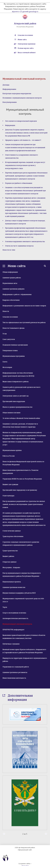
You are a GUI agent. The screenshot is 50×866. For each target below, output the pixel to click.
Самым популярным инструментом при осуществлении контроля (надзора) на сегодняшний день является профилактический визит (25, 148)
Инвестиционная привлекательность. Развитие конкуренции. (20, 471)
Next (45, 834)
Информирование (9, 89)
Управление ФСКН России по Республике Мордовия (22, 479)
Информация (10, 125)
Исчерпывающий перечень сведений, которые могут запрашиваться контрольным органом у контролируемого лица (25, 165)
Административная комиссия (14, 587)
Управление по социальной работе (16, 667)
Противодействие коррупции (14, 401)
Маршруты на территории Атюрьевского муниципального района (25, 659)
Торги (5, 607)
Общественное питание (11, 413)
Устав (5, 334)
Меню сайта (22, 39)
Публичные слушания (11, 644)
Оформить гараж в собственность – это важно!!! (23, 140)
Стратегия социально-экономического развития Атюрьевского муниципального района (21, 543)
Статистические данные (12, 531)
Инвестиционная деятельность (14, 678)
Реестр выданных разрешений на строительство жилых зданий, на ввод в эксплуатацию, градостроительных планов (24, 504)
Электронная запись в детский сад (15, 396)
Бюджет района (8, 556)
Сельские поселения (25, 35)
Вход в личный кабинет (27, 52)
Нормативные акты (10, 283)
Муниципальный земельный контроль (17, 624)
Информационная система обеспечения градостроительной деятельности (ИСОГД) (18, 374)
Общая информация (10, 272)
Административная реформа (13, 289)
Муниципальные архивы (12, 450)
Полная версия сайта (25, 48)
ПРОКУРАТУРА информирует (13, 630)
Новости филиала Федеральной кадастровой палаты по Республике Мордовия (23, 463)
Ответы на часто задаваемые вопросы (19, 246)
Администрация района (12, 278)
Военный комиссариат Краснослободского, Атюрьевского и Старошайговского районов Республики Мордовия (24, 651)
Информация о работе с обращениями (17, 294)
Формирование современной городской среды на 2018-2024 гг (23, 600)
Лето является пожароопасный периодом (21, 121)
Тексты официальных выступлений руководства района (24, 322)
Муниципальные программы (14, 356)
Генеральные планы (10, 350)
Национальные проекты (12, 582)
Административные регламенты (15, 672)
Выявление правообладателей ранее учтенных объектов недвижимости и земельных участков (24, 636)
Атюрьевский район (25, 23)
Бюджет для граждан (10, 484)
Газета (5, 362)
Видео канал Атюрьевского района (15, 382)
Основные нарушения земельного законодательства (25, 241)
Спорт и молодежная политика (14, 613)
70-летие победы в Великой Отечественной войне (21, 418)
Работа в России (9, 456)
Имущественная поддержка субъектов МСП (19, 593)
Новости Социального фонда (13, 328)
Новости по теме (9, 250)
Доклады (6, 85)
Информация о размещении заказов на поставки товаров (24, 306)
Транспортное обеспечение (13, 536)
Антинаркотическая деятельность (15, 618)
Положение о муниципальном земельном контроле (22, 98)
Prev (4, 834)
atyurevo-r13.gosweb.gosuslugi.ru (25, 11)
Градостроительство (10, 551)
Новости (6, 311)
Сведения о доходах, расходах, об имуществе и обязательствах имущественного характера (20, 425)
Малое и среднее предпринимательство (17, 407)
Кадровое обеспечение (11, 300)
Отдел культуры (8, 496)
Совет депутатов (9, 339)
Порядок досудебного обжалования (18, 183)
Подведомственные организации (15, 345)
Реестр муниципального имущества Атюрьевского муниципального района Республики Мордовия (22, 574)
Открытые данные (9, 562)
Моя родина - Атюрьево (11, 567)
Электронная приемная (26, 44)
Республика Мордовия (25, 27)
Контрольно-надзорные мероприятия (17, 93)
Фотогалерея (7, 367)
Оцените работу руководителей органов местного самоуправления (21, 388)
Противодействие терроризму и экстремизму (20, 490)
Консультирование (10, 102)
